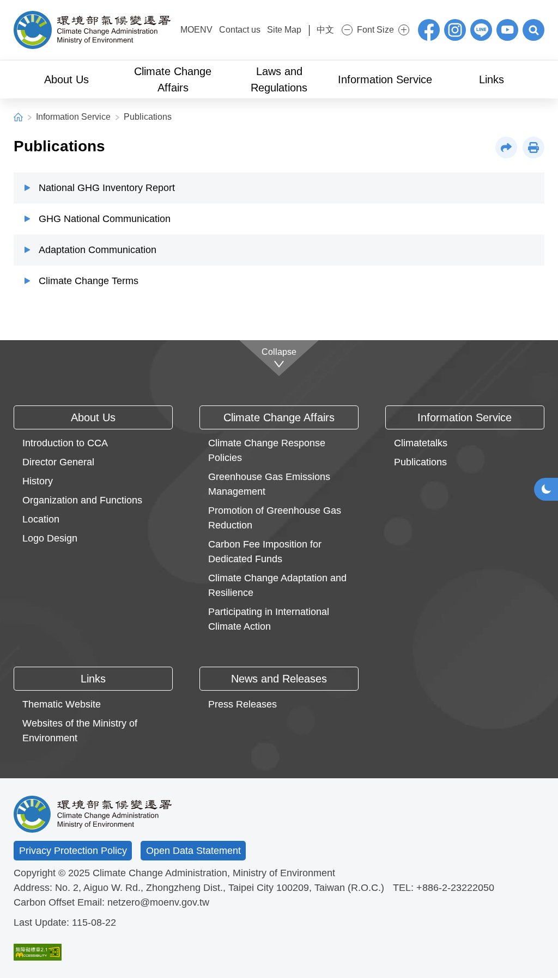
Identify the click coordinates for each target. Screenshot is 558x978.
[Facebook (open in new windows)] (429, 30)
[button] (533, 30)
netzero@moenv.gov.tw (158, 902)
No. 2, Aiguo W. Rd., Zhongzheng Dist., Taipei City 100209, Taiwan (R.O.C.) (219, 887)
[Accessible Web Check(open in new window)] (38, 952)
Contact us (239, 29)
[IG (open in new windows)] (455, 30)
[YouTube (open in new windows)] (507, 30)
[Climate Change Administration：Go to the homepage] (92, 30)
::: (174, 28)
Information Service (73, 116)
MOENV (196, 29)
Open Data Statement (193, 850)
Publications (148, 116)
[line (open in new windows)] (481, 30)
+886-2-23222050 (455, 887)
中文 (325, 29)
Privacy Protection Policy (73, 850)
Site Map (284, 29)
